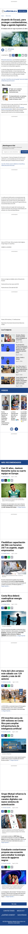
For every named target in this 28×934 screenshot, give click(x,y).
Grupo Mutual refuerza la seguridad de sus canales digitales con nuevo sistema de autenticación (13, 799)
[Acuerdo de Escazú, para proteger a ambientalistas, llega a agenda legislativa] (14, 39)
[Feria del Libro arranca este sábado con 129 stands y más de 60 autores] (13, 696)
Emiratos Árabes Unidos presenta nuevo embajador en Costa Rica (21, 337)
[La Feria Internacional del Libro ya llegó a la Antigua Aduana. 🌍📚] (15, 402)
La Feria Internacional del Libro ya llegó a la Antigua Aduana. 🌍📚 (15, 416)
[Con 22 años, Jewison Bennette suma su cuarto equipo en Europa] (13, 490)
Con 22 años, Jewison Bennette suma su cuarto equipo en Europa (13, 471)
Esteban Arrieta (6, 553)
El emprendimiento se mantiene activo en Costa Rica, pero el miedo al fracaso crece (17, 97)
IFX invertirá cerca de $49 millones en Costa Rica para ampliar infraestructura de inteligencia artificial (12, 723)
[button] (22, 11)
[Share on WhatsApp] (19, 55)
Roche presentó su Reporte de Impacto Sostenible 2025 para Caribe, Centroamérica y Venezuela (5, 418)
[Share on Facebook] (13, 55)
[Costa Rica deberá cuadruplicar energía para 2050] (13, 618)
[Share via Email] (22, 55)
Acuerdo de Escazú (7, 59)
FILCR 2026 (5, 706)
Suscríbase (22, 915)
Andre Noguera (6, 476)
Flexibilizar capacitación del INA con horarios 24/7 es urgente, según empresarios (13, 546)
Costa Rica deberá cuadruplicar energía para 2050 (11, 598)
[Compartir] (26, 55)
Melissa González (7, 682)
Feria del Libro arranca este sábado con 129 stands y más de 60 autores (12, 675)
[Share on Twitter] (16, 55)
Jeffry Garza (11, 49)
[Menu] (3, 11)
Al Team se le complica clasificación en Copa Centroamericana (15, 90)
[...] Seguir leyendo (5, 710)
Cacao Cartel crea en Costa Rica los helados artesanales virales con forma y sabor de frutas (21, 380)
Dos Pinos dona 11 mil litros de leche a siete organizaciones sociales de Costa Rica (21, 369)
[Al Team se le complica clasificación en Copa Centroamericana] (5, 90)
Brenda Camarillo (6, 731)
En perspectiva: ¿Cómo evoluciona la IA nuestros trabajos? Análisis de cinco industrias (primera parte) (22, 348)
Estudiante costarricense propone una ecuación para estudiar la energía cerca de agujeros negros (13, 855)
